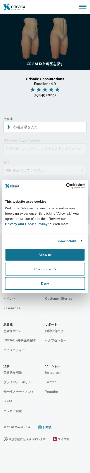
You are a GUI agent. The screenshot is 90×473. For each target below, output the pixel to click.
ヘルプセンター (55, 340)
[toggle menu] (83, 6)
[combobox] (45, 127)
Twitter (50, 382)
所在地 (8, 119)
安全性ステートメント (18, 391)
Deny (45, 283)
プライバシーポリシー (18, 382)
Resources (11, 308)
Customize (42, 269)
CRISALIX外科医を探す (19, 340)
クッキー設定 (12, 411)
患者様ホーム (12, 331)
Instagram (53, 372)
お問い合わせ (54, 331)
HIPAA (7, 401)
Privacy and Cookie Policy (26, 224)
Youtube (51, 391)
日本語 (47, 427)
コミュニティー (14, 350)
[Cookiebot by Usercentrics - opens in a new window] (66, 186)
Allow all (45, 255)
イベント (9, 298)
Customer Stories (58, 298)
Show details (66, 241)
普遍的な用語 (12, 372)
